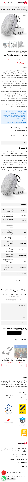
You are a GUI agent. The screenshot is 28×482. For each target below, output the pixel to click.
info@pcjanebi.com (22, 462)
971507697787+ (14, 116)
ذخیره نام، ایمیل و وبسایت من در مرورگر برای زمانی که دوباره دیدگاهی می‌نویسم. (15, 329)
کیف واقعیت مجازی (23, 51)
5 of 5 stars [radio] (7, 300)
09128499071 (14, 459)
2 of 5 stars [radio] (13, 300)
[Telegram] (23, 467)
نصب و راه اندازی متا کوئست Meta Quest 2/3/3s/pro (22, 360)
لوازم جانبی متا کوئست (22, 9)
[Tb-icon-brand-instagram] (26, 467)
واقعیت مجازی (20, 8)
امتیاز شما (19, 300)
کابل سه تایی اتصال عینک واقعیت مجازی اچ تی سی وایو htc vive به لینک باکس (7, 361)
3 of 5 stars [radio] (11, 300)
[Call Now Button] (3, 472)
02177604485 (23, 459)
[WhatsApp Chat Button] (3, 478)
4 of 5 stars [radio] (9, 300)
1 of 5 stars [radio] (15, 300)
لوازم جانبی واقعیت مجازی (10, 8)
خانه (26, 8)
